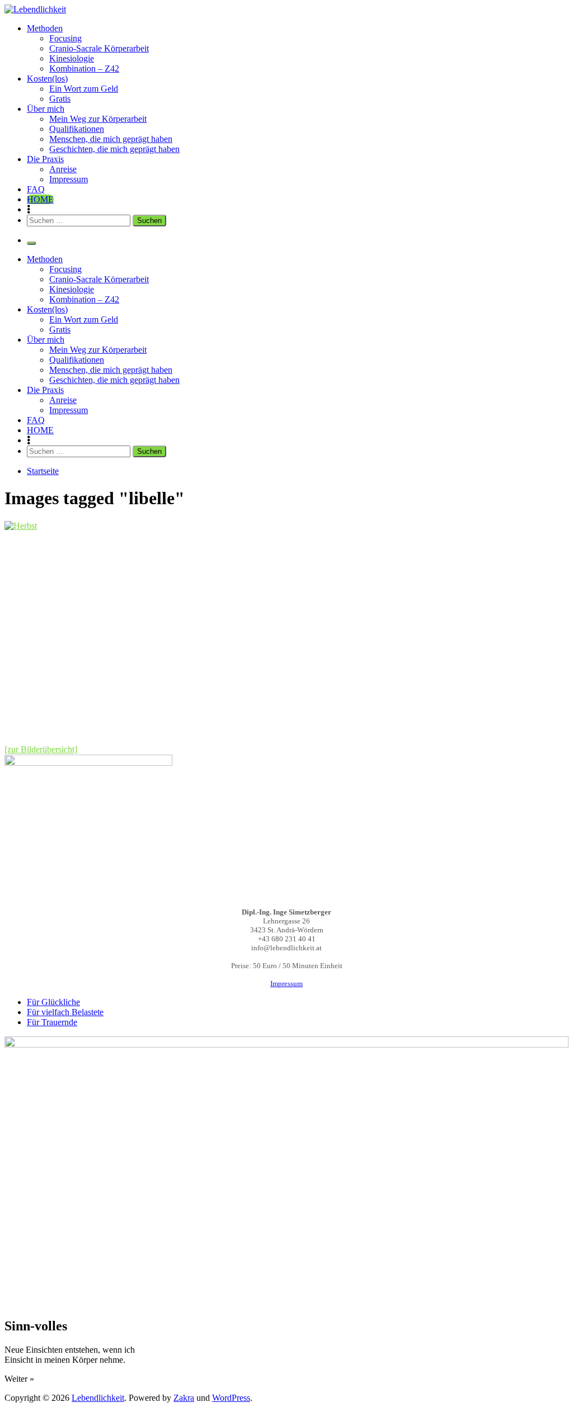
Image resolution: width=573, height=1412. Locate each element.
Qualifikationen (76, 129)
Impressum (68, 179)
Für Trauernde (52, 1022)
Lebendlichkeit (98, 1397)
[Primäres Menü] (31, 243)
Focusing (65, 38)
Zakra (183, 1397)
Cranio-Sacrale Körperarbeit (99, 48)
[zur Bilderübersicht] (40, 749)
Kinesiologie (71, 58)
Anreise (63, 169)
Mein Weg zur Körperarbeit (98, 119)
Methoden (45, 28)
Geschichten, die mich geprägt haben (114, 149)
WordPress (231, 1397)
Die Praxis (45, 159)
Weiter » (19, 1378)
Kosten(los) (47, 78)
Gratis (60, 98)
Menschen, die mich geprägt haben (110, 139)
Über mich (45, 108)
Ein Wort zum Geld (83, 88)
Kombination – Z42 (84, 68)
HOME (40, 199)
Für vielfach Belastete (65, 1012)
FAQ (36, 189)
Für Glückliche (53, 1002)
